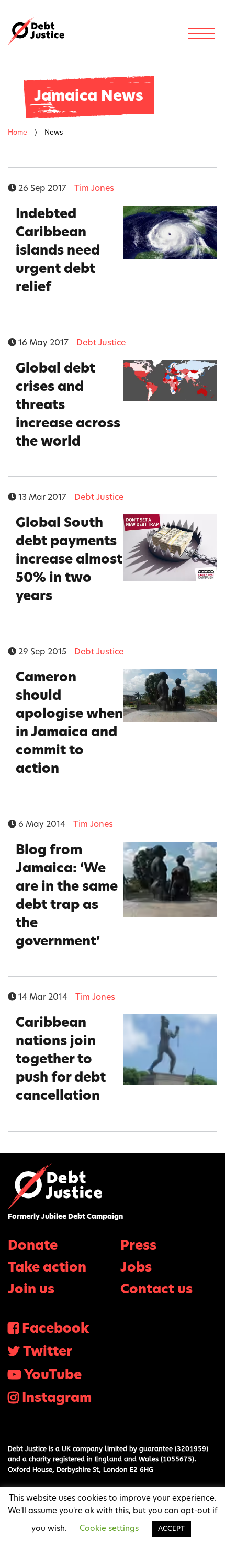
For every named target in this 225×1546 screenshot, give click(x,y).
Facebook (55, 1329)
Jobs (136, 1268)
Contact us (156, 1290)
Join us (31, 1290)
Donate (33, 1246)
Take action (47, 1268)
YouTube (53, 1375)
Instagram (57, 1398)
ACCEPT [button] (171, 1529)
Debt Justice (36, 31)
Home (17, 132)
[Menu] (201, 33)
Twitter (47, 1352)
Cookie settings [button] (109, 1529)
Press (138, 1246)
